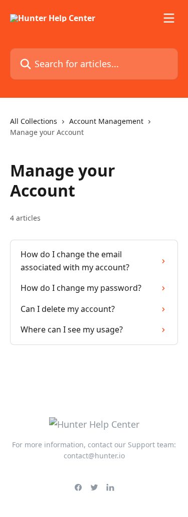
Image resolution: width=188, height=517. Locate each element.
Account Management (106, 121)
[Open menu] (169, 18)
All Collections (33, 121)
